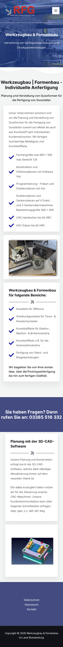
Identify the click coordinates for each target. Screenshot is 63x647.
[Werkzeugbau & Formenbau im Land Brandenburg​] (19, 11)
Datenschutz (31, 600)
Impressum (31, 604)
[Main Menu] (55, 10)
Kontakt (31, 609)
